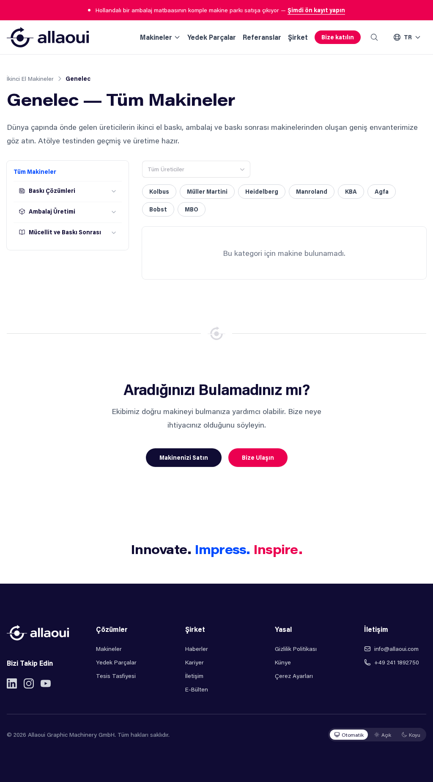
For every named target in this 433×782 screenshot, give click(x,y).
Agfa (382, 191)
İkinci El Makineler (30, 78)
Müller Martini (207, 191)
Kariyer (194, 662)
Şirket (298, 37)
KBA (351, 191)
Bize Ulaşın (258, 457)
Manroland (311, 191)
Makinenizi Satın (183, 457)
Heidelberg (261, 191)
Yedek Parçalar (211, 37)
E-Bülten (196, 689)
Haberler (196, 649)
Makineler (156, 37)
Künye (283, 662)
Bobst (158, 209)
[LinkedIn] (12, 683)
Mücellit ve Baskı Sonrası (65, 232)
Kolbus (159, 191)
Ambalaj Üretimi (52, 211)
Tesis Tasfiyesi (116, 676)
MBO (191, 209)
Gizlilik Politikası (296, 649)
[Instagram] (29, 683)
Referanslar (262, 37)
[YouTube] (46, 683)
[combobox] (196, 169)
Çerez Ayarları (294, 676)
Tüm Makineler (35, 171)
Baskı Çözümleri (52, 191)
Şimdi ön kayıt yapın (316, 10)
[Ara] (374, 37)
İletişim (194, 676)
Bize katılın (337, 37)
